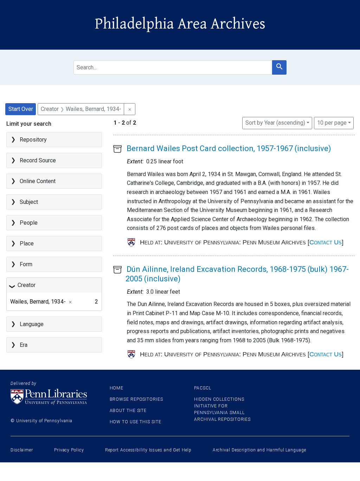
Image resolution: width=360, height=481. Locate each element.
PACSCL (202, 388)
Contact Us (325, 242)
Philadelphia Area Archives (180, 24)
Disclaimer (22, 450)
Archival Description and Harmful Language (259, 450)
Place (27, 243)
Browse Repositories (136, 399)
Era (23, 345)
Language (32, 324)
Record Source (38, 160)
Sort (275, 122)
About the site (128, 410)
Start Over (20, 109)
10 (332, 122)
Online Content (38, 181)
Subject (29, 202)
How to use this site (135, 421)
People (29, 222)
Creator (27, 285)
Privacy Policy (69, 450)
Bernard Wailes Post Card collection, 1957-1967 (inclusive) (229, 148)
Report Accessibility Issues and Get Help (148, 450)
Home (117, 388)
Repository (33, 139)
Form (26, 264)
